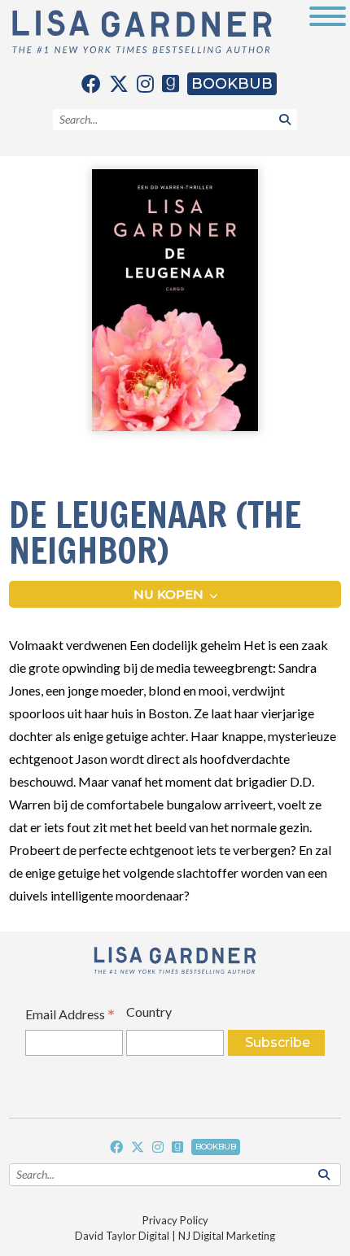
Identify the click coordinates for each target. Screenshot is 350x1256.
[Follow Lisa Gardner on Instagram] (145, 84)
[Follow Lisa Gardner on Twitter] (119, 84)
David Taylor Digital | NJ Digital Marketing (175, 1235)
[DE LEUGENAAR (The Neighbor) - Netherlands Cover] (175, 300)
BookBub (232, 84)
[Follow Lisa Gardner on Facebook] (91, 84)
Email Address (70, 1015)
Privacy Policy (175, 1220)
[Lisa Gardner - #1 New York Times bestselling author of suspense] (142, 33)
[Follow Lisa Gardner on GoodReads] (170, 84)
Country (149, 1011)
